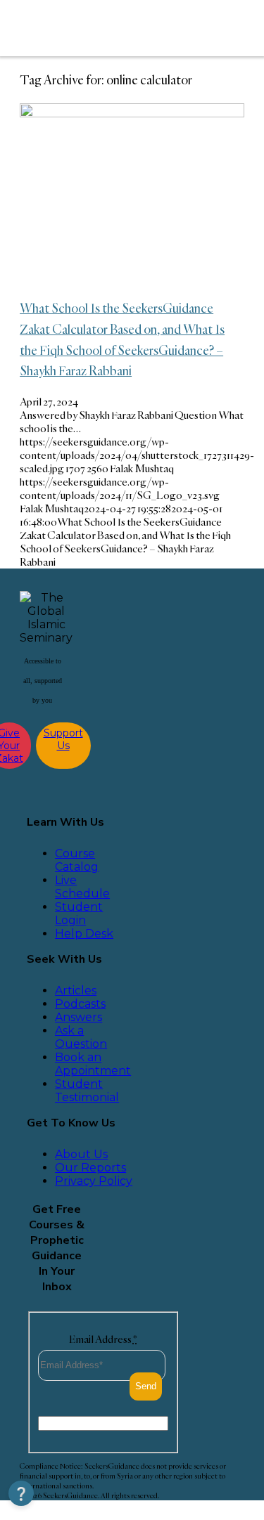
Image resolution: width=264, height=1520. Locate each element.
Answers (78, 1017)
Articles (75, 990)
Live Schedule (82, 886)
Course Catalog (77, 860)
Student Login (79, 913)
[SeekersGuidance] (113, 28)
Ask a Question (81, 1037)
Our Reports (90, 1167)
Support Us (63, 739)
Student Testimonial (87, 1090)
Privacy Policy (93, 1181)
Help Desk (84, 933)
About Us (81, 1154)
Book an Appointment (93, 1064)
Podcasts (80, 1004)
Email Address (103, 1339)
